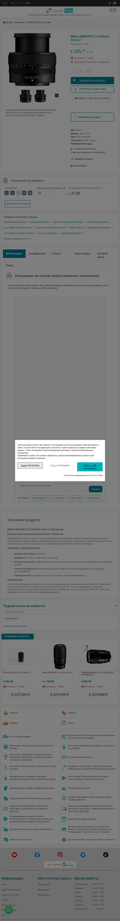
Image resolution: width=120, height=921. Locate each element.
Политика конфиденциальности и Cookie (83, 475)
